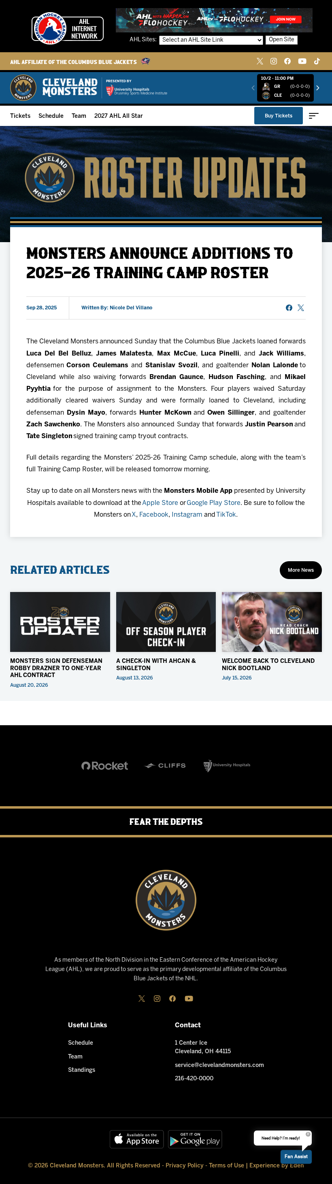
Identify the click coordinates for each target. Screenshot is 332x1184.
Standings (81, 1070)
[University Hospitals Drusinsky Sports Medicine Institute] (136, 90)
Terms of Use (226, 1166)
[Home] (54, 88)
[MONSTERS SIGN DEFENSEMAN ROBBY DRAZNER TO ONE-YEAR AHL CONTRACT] (60, 622)
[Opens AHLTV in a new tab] (214, 20)
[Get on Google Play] (195, 1139)
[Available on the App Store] (137, 1139)
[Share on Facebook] (289, 308)
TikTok (226, 515)
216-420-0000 (194, 1079)
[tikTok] (317, 61)
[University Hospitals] (227, 766)
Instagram (187, 515)
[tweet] (301, 308)
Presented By (119, 81)
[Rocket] (104, 766)
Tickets (20, 116)
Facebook (153, 515)
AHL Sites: (144, 40)
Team (79, 116)
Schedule (51, 116)
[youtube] (302, 61)
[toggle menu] (314, 116)
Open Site (281, 40)
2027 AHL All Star (118, 116)
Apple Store (160, 503)
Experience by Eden (276, 1166)
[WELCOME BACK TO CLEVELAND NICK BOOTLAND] (272, 622)
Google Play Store (213, 503)
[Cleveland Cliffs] (166, 766)
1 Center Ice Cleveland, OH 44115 (203, 1047)
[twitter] (260, 61)
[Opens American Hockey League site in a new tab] (67, 28)
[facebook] (287, 61)
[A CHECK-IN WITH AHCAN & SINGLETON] (166, 622)
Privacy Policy (185, 1166)
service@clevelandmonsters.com (219, 1065)
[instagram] (274, 61)
